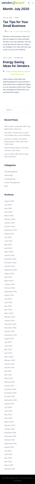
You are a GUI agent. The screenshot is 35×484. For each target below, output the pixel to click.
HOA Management (11, 172)
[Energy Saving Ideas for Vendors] (17, 73)
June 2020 (8, 411)
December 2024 (10, 259)
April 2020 (8, 418)
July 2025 (8, 237)
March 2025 (8, 252)
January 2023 (9, 320)
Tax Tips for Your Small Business (15, 24)
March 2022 (8, 357)
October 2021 (9, 367)
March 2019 (8, 465)
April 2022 (8, 353)
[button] (29, 3)
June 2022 (8, 346)
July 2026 (8, 205)
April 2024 (8, 277)
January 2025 (9, 255)
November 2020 (10, 393)
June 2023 (8, 302)
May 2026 (8, 208)
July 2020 (8, 407)
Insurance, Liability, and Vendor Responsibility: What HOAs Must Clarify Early (16, 141)
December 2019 (10, 433)
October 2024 (9, 266)
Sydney (18, 481)
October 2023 (9, 288)
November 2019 (10, 436)
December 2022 (10, 324)
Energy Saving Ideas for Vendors (16, 64)
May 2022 (8, 349)
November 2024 (10, 263)
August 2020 (9, 404)
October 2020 (9, 396)
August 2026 (9, 201)
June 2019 (8, 454)
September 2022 (10, 335)
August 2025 (9, 234)
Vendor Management (12, 182)
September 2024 (10, 270)
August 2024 (9, 273)
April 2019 (8, 462)
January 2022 (9, 364)
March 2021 (8, 378)
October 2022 (9, 331)
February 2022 (9, 360)
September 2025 (10, 230)
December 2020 (10, 389)
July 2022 (8, 342)
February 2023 (9, 317)
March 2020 (8, 422)
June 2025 (8, 241)
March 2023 (8, 313)
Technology (18, 57)
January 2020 (9, 429)
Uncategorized (9, 179)
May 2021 (8, 371)
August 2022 (9, 339)
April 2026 (8, 212)
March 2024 (8, 281)
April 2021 (8, 375)
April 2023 (8, 310)
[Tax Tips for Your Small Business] (17, 31)
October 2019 (9, 440)
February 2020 (9, 425)
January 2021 (9, 386)
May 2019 (8, 458)
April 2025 (8, 248)
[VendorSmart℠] (13, 3)
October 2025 (9, 226)
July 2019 (7, 451)
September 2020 (10, 400)
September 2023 (10, 292)
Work (17, 17)
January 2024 (9, 284)
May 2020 (8, 415)
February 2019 (9, 469)
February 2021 (9, 382)
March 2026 (8, 216)
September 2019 (10, 443)
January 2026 (9, 223)
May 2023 (8, 306)
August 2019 (9, 447)
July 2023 (8, 299)
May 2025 (8, 245)
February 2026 (9, 219)
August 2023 (9, 295)
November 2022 (10, 328)
